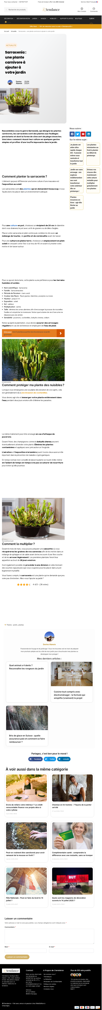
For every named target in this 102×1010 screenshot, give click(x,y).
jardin (15, 625)
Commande (94, 11)
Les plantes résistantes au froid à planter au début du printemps (92, 150)
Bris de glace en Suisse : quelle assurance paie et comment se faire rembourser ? (27, 738)
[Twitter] (77, 134)
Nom (7, 947)
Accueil (6, 31)
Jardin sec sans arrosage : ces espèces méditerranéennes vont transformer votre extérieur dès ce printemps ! (76, 180)
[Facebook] (72, 134)
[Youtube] (83, 134)
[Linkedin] (88, 134)
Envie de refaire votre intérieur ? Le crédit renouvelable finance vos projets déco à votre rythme (24, 807)
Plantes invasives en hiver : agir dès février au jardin (76, 202)
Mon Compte (82, 11)
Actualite (13, 31)
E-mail (52, 947)
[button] (93, 22)
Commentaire (10, 927)
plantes (27, 189)
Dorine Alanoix (49, 644)
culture (13, 225)
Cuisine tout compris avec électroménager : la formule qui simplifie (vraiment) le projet (69, 694)
